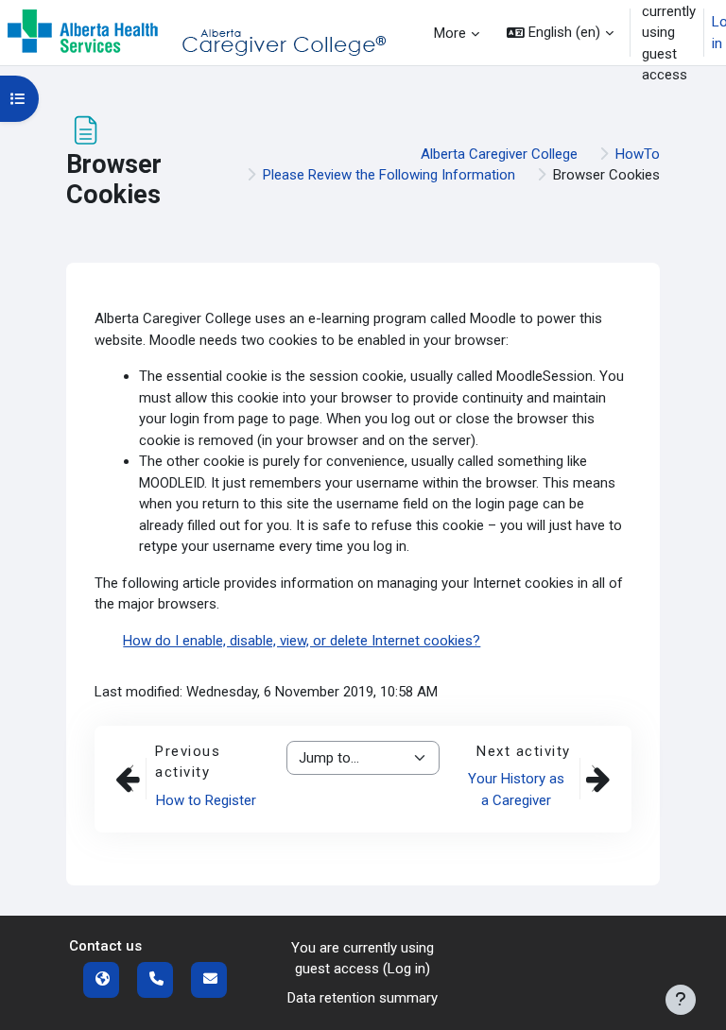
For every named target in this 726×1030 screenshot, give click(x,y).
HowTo (637, 154)
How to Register (206, 800)
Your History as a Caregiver (516, 789)
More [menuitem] (450, 33)
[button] (560, 32)
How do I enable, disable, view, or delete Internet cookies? (301, 640)
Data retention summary (362, 997)
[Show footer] (681, 1000)
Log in (406, 968)
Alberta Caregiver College (499, 154)
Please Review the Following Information (389, 174)
